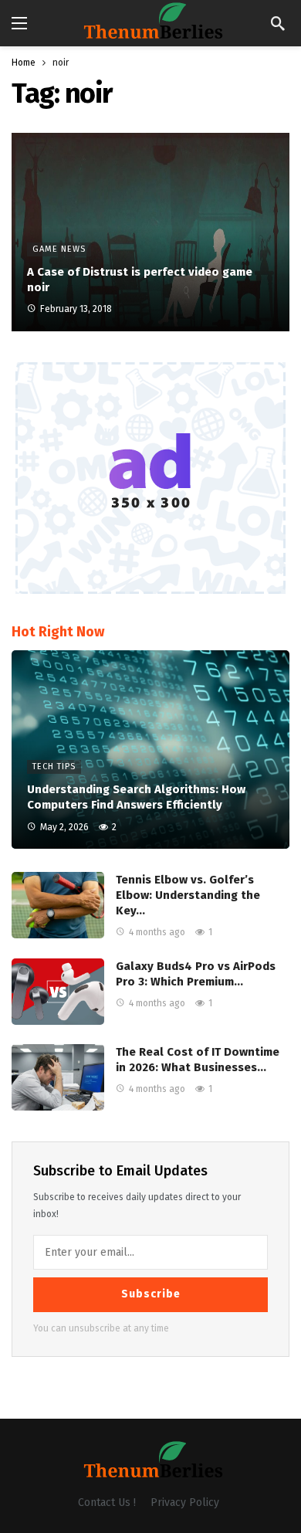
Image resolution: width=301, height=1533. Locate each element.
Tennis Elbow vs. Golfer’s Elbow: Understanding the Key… (188, 895)
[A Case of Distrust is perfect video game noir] (150, 232)
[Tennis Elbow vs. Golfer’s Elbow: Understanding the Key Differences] (58, 905)
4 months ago (157, 932)
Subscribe (151, 1294)
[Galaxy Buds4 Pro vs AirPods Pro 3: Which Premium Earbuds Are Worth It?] (58, 991)
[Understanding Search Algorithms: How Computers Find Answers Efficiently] (150, 749)
